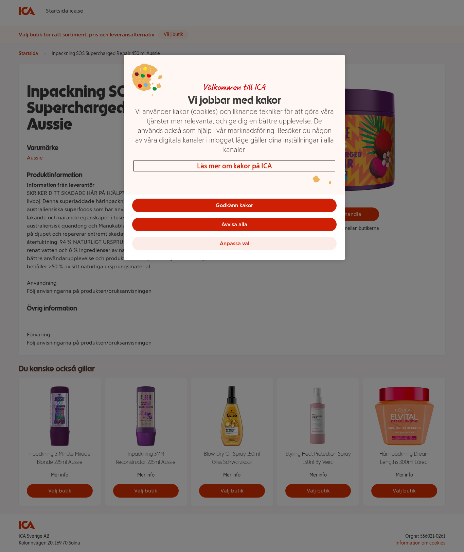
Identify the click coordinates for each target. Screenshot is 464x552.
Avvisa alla (234, 224)
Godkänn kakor (234, 205)
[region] (234, 157)
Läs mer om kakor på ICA (234, 166)
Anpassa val (234, 243)
